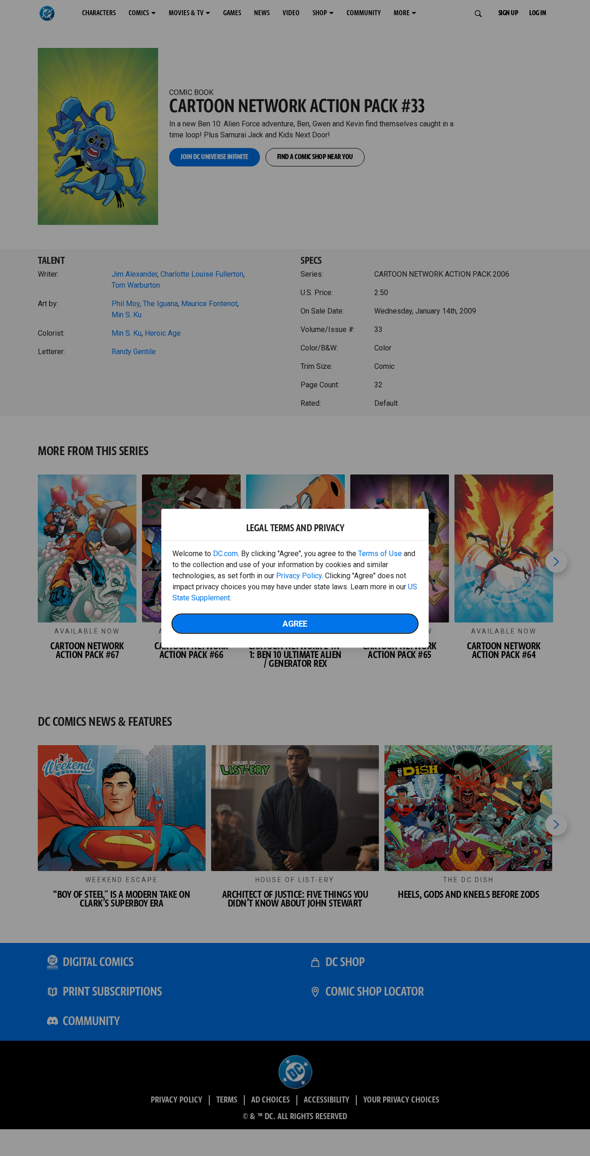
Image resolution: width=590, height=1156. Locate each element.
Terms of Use (380, 553)
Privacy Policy (299, 575)
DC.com (225, 553)
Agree (295, 623)
